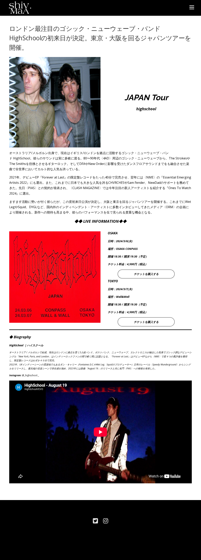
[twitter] (95, 521)
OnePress (104, 551)
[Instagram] (105, 521)
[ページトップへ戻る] (184, 541)
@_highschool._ (30, 375)
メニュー (191, 7)
